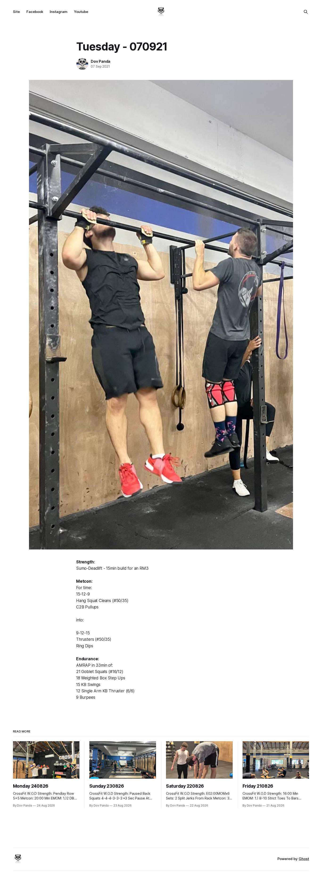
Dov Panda (100, 61)
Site (16, 11)
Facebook (34, 11)
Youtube (81, 11)
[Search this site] (306, 12)
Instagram (58, 11)
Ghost (304, 859)
